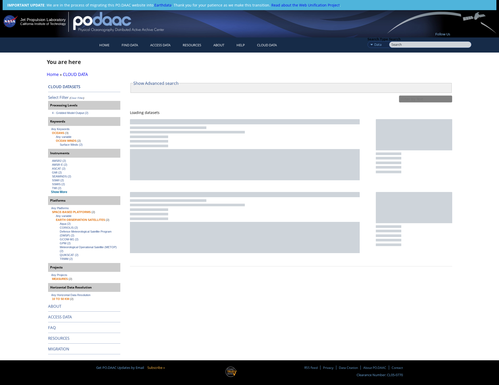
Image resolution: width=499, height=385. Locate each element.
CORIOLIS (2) (69, 227)
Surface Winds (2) (71, 144)
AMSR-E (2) (59, 164)
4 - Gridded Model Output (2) (70, 112)
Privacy (328, 367)
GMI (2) (57, 172)
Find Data (130, 45)
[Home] (123, 22)
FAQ (52, 327)
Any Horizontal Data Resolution (70, 295)
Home (104, 45)
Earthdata (163, 5)
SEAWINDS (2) (61, 176)
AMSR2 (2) (59, 160)
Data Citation (348, 367)
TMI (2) (56, 188)
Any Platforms (60, 208)
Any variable (63, 136)
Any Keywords (60, 129)
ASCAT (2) (58, 168)
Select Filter (58, 97)
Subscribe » (156, 367)
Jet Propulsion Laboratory (42, 19)
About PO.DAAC (374, 367)
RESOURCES (192, 45)
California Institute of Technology (43, 24)
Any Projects (59, 275)
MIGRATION (58, 348)
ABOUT (54, 306)
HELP (241, 45)
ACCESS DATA (60, 316)
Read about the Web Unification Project (305, 5)
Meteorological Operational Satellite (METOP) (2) (88, 249)
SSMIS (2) (58, 184)
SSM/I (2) (58, 180)
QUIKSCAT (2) (69, 254)
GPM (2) (65, 243)
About (218, 45)
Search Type (377, 39)
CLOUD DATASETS (64, 86)
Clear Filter (76, 98)
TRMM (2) (66, 258)
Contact (397, 367)
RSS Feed (311, 367)
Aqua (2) (65, 223)
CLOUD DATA (267, 45)
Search (395, 39)
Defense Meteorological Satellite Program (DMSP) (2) (86, 233)
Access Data (160, 45)
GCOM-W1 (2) (69, 239)
